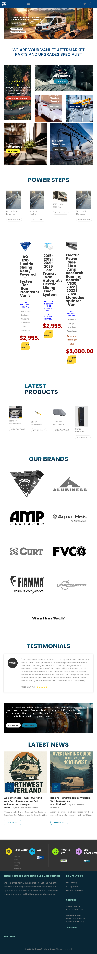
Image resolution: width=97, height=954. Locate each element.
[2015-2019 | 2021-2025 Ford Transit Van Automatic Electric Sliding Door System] (48, 246)
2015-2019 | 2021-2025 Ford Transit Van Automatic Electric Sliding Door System (53, 275)
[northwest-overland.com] (13, 4)
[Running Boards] (25, 144)
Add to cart (14, 219)
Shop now (61, 81)
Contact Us (71, 927)
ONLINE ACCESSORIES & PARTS (18, 31)
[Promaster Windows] (71, 144)
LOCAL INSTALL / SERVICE (17, 28)
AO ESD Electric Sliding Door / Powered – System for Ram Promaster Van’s (29, 276)
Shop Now (75, 106)
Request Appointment (18, 98)
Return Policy (17, 858)
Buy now (25, 346)
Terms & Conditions (18, 870)
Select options (18, 429)
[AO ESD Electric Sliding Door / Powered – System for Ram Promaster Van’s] (25, 246)
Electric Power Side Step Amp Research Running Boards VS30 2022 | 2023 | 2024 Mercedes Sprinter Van (75, 280)
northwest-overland (26, 807)
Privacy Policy (17, 864)
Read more (13, 725)
